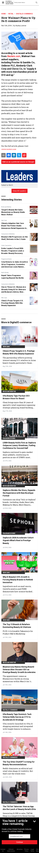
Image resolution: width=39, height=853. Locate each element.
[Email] (3, 155)
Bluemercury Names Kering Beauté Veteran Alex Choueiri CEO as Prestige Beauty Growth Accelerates (19, 669)
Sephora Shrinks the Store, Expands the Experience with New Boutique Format (19, 493)
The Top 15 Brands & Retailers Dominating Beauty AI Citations (17, 625)
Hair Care (4, 220)
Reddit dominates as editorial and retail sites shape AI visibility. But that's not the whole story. (18, 771)
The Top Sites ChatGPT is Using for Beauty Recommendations (19, 763)
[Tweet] (19, 155)
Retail (10, 14)
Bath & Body (5, 272)
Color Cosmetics (6, 245)
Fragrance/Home (6, 259)
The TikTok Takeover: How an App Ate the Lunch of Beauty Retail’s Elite (19, 807)
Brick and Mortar (6, 207)
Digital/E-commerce (24, 14)
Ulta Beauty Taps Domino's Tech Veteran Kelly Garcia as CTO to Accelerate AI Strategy (17, 717)
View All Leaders (19, 191)
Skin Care (4, 298)
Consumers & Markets (8, 234)
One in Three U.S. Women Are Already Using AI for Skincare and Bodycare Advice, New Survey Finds (13, 289)
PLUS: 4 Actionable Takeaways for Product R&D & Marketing (18, 632)
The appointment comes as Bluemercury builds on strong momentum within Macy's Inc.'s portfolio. (17, 679)
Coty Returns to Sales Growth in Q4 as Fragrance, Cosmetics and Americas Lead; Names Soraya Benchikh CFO (14, 264)
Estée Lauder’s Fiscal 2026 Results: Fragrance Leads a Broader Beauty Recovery (12, 250)
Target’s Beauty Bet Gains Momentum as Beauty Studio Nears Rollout (13, 212)
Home (3, 14)
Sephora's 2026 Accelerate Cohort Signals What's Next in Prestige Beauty (18, 540)
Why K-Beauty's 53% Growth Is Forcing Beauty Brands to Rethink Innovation (18, 579)
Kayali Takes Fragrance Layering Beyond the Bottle (12, 276)
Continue (19, 842)
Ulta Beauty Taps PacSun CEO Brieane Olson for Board (16, 397)
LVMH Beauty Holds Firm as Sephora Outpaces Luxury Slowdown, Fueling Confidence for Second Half (19, 445)
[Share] (8, 155)
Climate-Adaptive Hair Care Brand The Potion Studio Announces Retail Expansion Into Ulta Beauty (14, 225)
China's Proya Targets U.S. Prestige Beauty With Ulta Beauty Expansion (12, 303)
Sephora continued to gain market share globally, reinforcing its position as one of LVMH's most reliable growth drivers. (18, 455)
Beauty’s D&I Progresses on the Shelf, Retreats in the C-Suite (14, 238)
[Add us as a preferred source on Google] (24, 155)
